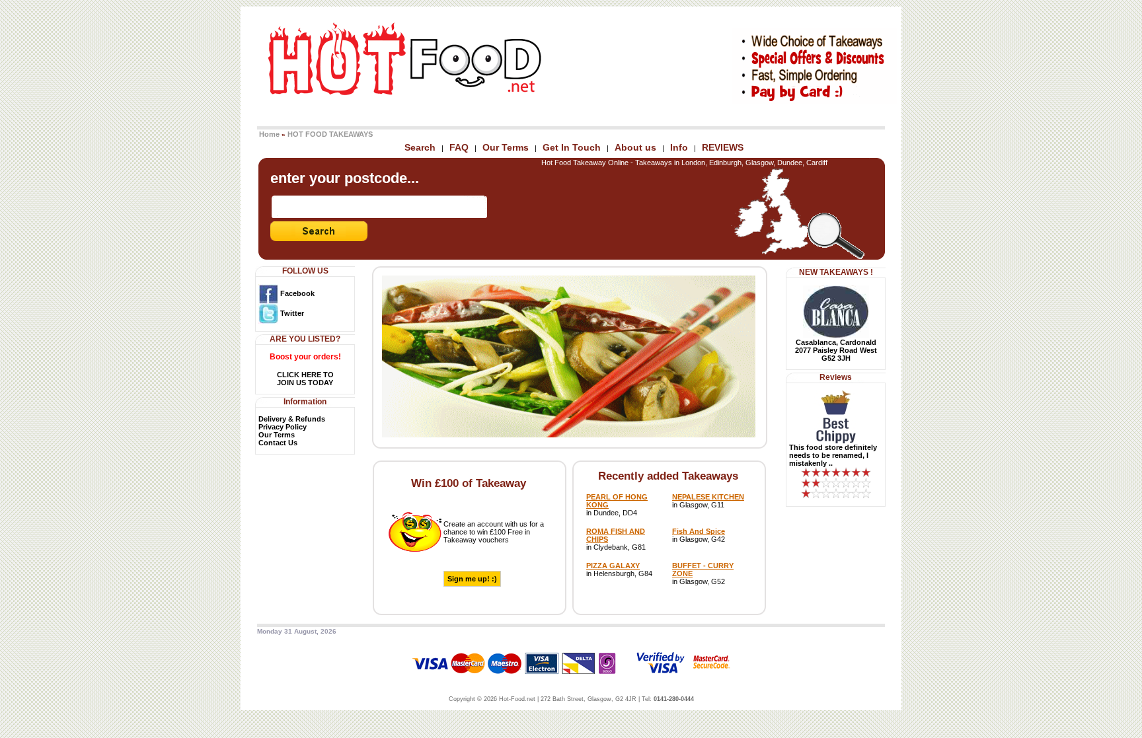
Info (679, 147)
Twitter (291, 313)
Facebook (296, 293)
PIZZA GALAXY (613, 566)
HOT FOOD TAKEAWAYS (330, 134)
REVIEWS (722, 147)
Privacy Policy (282, 427)
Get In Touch (572, 147)
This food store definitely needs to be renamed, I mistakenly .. (833, 455)
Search (420, 147)
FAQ (459, 147)
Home (269, 134)
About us (635, 147)
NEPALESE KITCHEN (708, 497)
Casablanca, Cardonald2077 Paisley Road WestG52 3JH (836, 350)
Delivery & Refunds (291, 419)
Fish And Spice (698, 531)
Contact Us (277, 443)
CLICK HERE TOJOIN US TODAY (305, 379)
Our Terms (505, 147)
